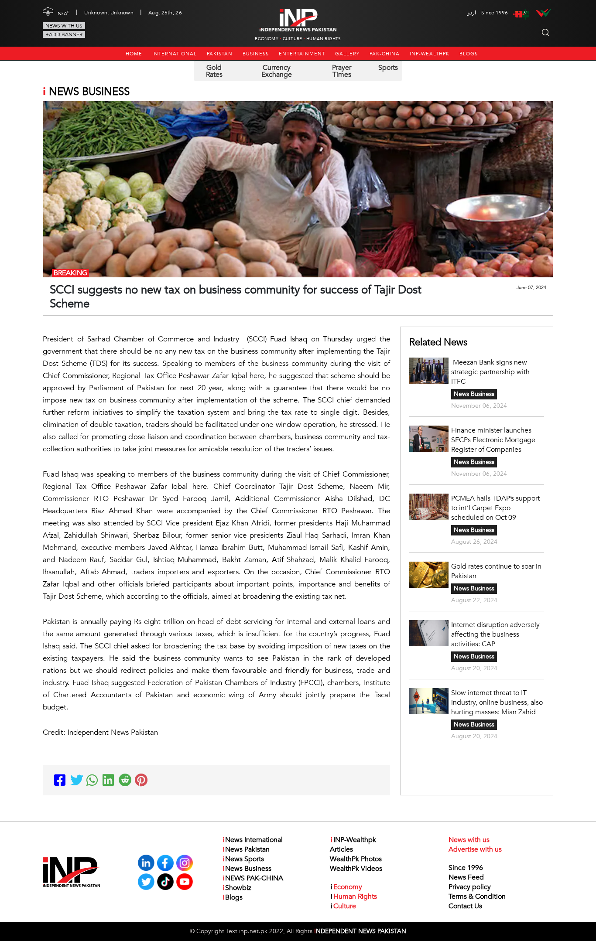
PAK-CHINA (385, 54)
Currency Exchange (276, 71)
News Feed (466, 877)
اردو (471, 12)
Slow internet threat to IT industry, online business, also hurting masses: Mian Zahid (497, 702)
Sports (388, 67)
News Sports (243, 859)
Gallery (347, 54)
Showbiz (237, 888)
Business (256, 54)
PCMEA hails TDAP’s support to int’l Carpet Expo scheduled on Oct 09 (495, 508)
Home (134, 54)
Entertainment (302, 54)
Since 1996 (466, 868)
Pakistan (220, 54)
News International (253, 840)
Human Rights (323, 39)
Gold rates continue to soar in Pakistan (496, 571)
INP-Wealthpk (429, 54)
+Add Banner (63, 34)
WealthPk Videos (356, 868)
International (174, 54)
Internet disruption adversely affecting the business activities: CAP (495, 634)
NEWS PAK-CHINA (253, 878)
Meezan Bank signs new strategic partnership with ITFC (490, 372)
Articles (341, 849)
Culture (292, 39)
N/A (63, 12)
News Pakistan (246, 849)
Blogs (468, 54)
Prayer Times (341, 71)
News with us (63, 25)
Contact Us (465, 906)
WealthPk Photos (356, 859)
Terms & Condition (477, 896)
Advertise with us (475, 849)
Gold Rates (214, 71)
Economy (266, 39)
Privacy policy (470, 887)
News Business (474, 394)
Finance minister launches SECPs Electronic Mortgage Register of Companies (493, 440)
